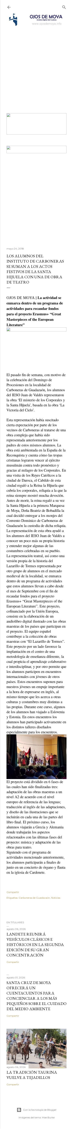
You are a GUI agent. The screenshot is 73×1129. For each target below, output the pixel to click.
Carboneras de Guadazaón (34, 897)
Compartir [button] (12, 892)
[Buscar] (64, 6)
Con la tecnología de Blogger (40, 1109)
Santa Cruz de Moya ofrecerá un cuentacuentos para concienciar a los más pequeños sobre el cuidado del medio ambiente (36, 995)
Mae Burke (48, 1117)
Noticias (55, 897)
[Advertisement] (36, 64)
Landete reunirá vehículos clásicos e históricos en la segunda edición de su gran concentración (35, 944)
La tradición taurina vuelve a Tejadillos (31, 1075)
